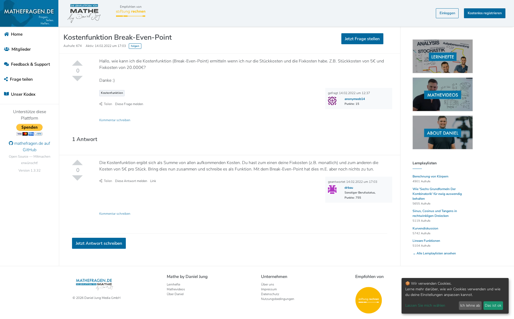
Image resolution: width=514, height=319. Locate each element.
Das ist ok (493, 305)
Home (16, 34)
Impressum (269, 289)
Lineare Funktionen (426, 241)
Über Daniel (175, 294)
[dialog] (455, 296)
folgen (135, 46)
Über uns (267, 284)
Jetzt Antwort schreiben (99, 243)
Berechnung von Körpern (430, 176)
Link (153, 181)
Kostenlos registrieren (485, 13)
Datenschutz (270, 294)
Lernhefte (173, 284)
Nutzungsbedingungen (277, 299)
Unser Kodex (22, 94)
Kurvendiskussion (425, 228)
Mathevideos (176, 289)
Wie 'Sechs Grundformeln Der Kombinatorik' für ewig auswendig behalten (437, 194)
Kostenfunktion (112, 93)
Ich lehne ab (470, 305)
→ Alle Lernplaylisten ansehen (434, 253)
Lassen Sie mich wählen (425, 305)
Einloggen (447, 13)
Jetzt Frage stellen (362, 39)
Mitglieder (20, 49)
